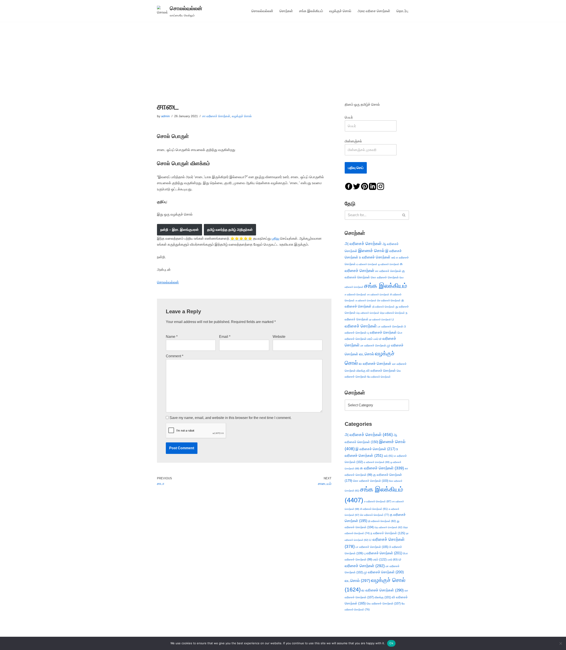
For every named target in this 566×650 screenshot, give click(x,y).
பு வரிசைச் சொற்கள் (382, 332)
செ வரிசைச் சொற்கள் (389, 300)
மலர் (375, 338)
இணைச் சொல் (371, 250)
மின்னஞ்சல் (354, 141)
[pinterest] (365, 186)
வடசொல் (366, 354)
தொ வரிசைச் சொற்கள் (392, 313)
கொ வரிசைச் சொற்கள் (385, 277)
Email (224, 336)
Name (172, 336)
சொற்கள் (286, 11)
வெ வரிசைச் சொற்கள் (384, 603)
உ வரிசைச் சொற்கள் (374, 257)
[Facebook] (349, 186)
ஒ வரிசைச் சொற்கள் (388, 264)
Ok (391, 643)
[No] (560, 643)
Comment (174, 356)
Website (279, 336)
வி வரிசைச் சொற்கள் (381, 370)
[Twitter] (357, 186)
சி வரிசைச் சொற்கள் (374, 508)
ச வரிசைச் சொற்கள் (355, 294)
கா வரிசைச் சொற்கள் (388, 271)
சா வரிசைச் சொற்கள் (216, 116)
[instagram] (380, 186)
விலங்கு (360, 370)
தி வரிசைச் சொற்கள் (383, 306)
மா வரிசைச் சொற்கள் (373, 345)
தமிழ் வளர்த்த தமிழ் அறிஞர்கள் (230, 229)
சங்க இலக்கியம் (311, 11)
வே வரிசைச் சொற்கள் (379, 376)
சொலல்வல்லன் (262, 11)
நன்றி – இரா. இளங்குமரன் (179, 229)
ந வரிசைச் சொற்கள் (388, 533)
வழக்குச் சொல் (340, 11)
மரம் (370, 338)
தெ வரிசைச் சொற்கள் (367, 313)
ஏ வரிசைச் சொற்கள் (366, 264)
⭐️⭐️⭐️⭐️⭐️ (241, 238)
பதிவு (275, 238)
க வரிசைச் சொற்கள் (382, 468)
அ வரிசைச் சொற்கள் (363, 243)
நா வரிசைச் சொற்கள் (380, 319)
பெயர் (353, 117)
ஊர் (393, 257)
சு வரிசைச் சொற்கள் (366, 300)
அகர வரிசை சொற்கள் (374, 11)
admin (165, 116)
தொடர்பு (402, 11)
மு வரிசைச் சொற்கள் (384, 572)
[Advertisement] (283, 55)
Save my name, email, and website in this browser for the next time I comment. (230, 418)
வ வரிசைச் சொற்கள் (375, 363)
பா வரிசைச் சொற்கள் (390, 326)
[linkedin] (373, 186)
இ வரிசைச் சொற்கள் (375, 449)
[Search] (404, 215)
